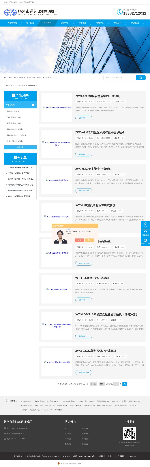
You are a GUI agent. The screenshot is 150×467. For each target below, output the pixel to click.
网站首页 (14, 23)
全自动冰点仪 (50, 405)
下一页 (93, 384)
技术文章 (82, 23)
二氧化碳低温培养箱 (68, 401)
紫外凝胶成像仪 (26, 405)
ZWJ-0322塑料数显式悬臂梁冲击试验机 (100, 132)
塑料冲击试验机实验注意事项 (19, 196)
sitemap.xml (131, 456)
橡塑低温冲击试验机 (15, 141)
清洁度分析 (134, 405)
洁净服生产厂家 (89, 405)
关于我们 (30, 23)
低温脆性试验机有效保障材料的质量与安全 (21, 167)
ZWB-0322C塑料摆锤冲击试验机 (95, 350)
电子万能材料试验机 (104, 405)
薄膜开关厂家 (47, 410)
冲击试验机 (31, 85)
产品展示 (68, 433)
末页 (101, 384)
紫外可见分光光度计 (119, 401)
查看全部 (20, 147)
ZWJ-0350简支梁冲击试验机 (93, 168)
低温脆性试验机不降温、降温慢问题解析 (21, 179)
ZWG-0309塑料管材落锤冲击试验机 (97, 96)
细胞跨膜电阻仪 (26, 401)
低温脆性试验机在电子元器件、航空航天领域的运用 (21, 173)
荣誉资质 (85, 439)
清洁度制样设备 (75, 405)
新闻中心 (65, 23)
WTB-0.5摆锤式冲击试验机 (92, 278)
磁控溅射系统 (35, 410)
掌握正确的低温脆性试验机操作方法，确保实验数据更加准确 (21, 190)
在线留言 (117, 23)
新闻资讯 (85, 433)
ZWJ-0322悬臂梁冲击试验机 (93, 241)
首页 (15, 85)
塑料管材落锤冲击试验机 (16, 135)
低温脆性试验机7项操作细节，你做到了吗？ (21, 185)
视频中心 (100, 23)
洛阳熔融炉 (39, 405)
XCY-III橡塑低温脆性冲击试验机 (95, 205)
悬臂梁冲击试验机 (14, 123)
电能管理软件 (40, 401)
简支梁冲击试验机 (14, 117)
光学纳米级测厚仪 (103, 401)
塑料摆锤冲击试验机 (15, 129)
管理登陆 (102, 456)
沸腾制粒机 (58, 410)
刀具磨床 (24, 410)
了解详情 (82, 118)
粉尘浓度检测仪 (135, 401)
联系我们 (135, 23)
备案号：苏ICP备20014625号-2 (84, 456)
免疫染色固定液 (52, 401)
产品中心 (47, 23)
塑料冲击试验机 (13, 111)
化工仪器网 (120, 456)
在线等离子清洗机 (121, 405)
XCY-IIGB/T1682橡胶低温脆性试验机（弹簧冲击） (107, 314)
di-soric (91, 401)
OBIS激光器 (82, 401)
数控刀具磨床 (62, 405)
